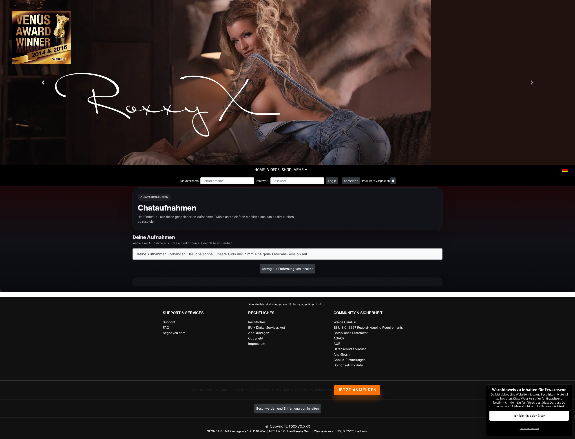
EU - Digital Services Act (266, 327)
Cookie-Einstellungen (349, 360)
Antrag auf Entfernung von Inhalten (287, 269)
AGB (337, 344)
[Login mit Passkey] (393, 180)
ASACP (339, 338)
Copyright (255, 338)
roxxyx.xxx (299, 426)
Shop (286, 169)
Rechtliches (257, 322)
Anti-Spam (342, 354)
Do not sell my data (348, 365)
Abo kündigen (258, 333)
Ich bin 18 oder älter (529, 415)
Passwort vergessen (376, 181)
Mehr (299, 169)
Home (259, 169)
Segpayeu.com (174, 333)
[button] (565, 170)
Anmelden (351, 181)
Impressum (256, 344)
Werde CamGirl (345, 322)
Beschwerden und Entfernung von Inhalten (287, 408)
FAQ (166, 327)
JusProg (320, 304)
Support (169, 322)
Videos (273, 169)
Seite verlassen (529, 428)
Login (332, 181)
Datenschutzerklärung (350, 349)
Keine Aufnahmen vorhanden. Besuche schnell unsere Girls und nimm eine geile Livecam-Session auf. (222, 254)
